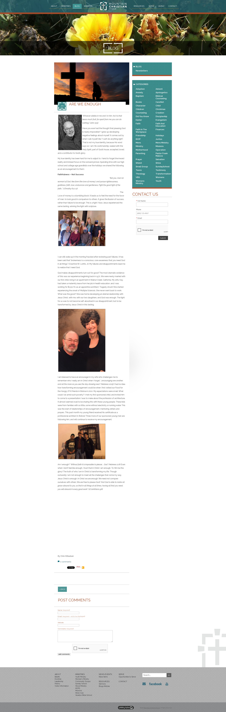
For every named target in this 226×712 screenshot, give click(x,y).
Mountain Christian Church (152, 707)
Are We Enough (85, 104)
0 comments (65, 562)
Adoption (140, 89)
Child (158, 105)
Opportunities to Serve (127, 677)
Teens (139, 170)
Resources (139, 6)
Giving (161, 6)
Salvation (160, 159)
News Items (103, 677)
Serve (151, 6)
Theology (140, 174)
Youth (158, 181)
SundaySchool (163, 166)
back (63, 589)
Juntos (159, 139)
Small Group (142, 166)
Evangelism (161, 120)
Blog (77, 6)
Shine (158, 163)
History (57, 684)
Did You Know (142, 116)
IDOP (138, 139)
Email (139, 218)
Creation (160, 113)
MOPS (77, 688)
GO (169, 675)
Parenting (140, 153)
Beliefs (57, 677)
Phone (138, 209)
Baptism (140, 96)
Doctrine (58, 679)
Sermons (88, 6)
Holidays (160, 135)
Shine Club (79, 693)
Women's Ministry (82, 679)
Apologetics (161, 92)
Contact (172, 6)
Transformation (163, 174)
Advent (159, 89)
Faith (138, 123)
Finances (160, 129)
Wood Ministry (81, 686)
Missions (159, 146)
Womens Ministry (140, 182)
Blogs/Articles (104, 686)
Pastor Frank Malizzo (162, 154)
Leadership (59, 681)
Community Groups (83, 681)
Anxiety (139, 92)
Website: (61, 622)
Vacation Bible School (83, 695)
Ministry (139, 146)
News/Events (105, 674)
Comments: (66, 629)
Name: (64, 610)
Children (140, 109)
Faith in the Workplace (141, 130)
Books (139, 102)
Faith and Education (160, 124)
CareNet (160, 102)
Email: (71, 616)
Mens (138, 142)
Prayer (139, 159)
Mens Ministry (162, 142)
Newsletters (142, 70)
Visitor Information (62, 686)
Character (141, 105)
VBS (138, 177)
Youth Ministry (80, 677)
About (54, 6)
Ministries (66, 6)
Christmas (160, 109)
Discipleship (161, 116)
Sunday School (81, 684)
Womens (160, 177)
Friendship (141, 135)
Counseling (141, 113)
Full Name (141, 201)
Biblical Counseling (161, 97)
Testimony (161, 170)
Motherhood (142, 150)
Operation (161, 150)
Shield (139, 163)
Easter (139, 120)
